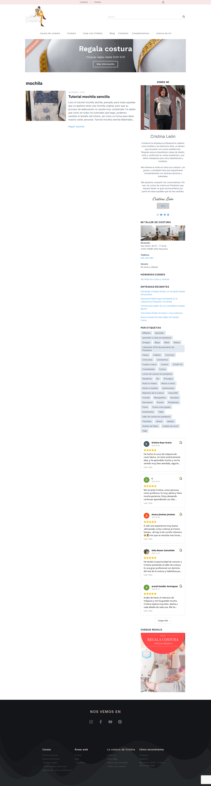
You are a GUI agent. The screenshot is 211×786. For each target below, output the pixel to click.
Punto (145, 407)
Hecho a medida (150, 388)
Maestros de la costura (153, 393)
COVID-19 (177, 364)
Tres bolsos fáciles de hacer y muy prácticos (161, 313)
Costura (71, 33)
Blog (112, 33)
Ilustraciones (168, 388)
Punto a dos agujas (161, 407)
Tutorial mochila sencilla (89, 97)
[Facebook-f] (101, 722)
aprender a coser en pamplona (156, 337)
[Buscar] (184, 17)
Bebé (166, 342)
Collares (157, 355)
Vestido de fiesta (150, 426)
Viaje (144, 431)
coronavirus (162, 359)
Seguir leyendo (76, 126)
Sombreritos (148, 412)
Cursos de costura (50, 33)
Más (163, 206)
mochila (146, 397)
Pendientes (173, 402)
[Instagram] (91, 722)
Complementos (140, 33)
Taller (160, 412)
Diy (157, 378)
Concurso (169, 355)
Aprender (159, 333)
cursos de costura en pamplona (157, 374)
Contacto (123, 33)
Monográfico (160, 397)
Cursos (162, 369)
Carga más (163, 620)
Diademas (147, 378)
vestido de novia (170, 426)
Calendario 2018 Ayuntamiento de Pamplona (158, 348)
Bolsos (177, 342)
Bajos (157, 342)
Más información (105, 64)
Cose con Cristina (92, 33)
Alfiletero (146, 333)
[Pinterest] (120, 722)
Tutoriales (146, 421)
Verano (159, 421)
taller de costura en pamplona (156, 416)
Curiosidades (148, 369)
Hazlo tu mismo (149, 383)
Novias (160, 402)
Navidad (175, 397)
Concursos (147, 359)
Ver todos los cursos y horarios (155, 279)
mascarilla (173, 393)
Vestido (170, 421)
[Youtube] (110, 722)
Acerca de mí (163, 33)
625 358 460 (147, 258)
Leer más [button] (148, 467)
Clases (145, 355)
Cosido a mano (149, 364)
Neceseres (147, 402)
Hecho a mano (168, 383)
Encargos (168, 378)
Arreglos (146, 342)
